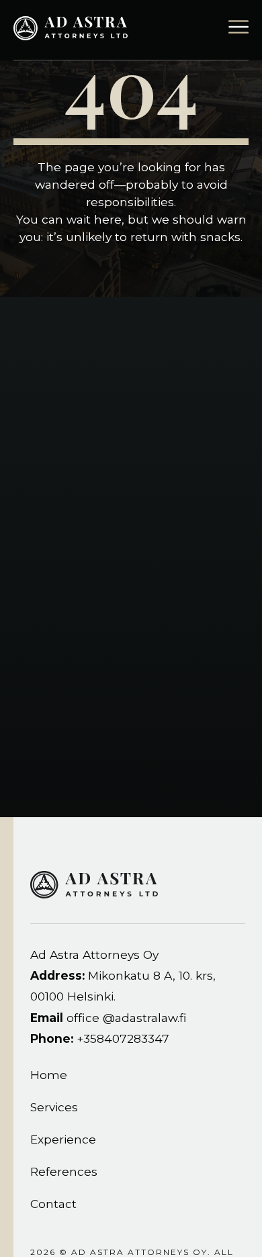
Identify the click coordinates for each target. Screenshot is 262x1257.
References (63, 1171)
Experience (63, 1139)
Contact (53, 1204)
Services (54, 1107)
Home (48, 1075)
